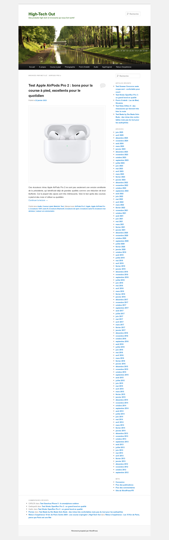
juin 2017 (119, 316)
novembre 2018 (122, 274)
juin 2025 (119, 132)
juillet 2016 (120, 347)
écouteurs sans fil (87, 208)
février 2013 (120, 458)
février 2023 (120, 177)
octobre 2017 (121, 305)
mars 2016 (120, 358)
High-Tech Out (42, 14)
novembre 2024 (122, 140)
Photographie (70, 67)
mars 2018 (120, 291)
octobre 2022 (121, 188)
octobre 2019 (121, 252)
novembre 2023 (122, 154)
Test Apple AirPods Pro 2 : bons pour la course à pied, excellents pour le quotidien (61, 90)
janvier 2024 (120, 149)
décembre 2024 (122, 138)
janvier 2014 (120, 430)
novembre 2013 (122, 436)
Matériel (57, 206)
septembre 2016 (122, 341)
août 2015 (119, 377)
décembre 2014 (122, 400)
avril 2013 (119, 455)
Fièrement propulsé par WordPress (84, 531)
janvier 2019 (120, 269)
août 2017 (119, 310)
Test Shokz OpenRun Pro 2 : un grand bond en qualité (64, 506)
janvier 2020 (120, 249)
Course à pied (55, 67)
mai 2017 (119, 319)
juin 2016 (119, 349)
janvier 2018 (120, 296)
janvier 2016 (120, 363)
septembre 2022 (122, 191)
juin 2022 (119, 196)
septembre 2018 (122, 277)
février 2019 (120, 266)
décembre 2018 (122, 271)
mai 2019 (119, 260)
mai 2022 (119, 199)
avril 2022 (119, 202)
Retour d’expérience (123, 67)
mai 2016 (119, 352)
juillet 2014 (120, 414)
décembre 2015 (122, 366)
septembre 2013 (122, 441)
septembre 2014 (122, 408)
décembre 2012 (122, 464)
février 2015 (120, 394)
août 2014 (119, 411)
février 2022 (120, 207)
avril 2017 (119, 322)
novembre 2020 (122, 235)
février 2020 (120, 246)
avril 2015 (119, 388)
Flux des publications (124, 485)
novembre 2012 (122, 466)
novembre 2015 (122, 369)
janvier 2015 (120, 397)
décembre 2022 (122, 182)
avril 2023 (119, 171)
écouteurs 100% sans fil (39, 208)
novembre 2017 (122, 302)
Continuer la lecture (38, 200)
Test (62, 206)
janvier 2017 (120, 330)
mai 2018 (119, 285)
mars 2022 (120, 204)
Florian (31, 512)
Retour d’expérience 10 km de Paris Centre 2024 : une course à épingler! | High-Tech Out (65, 514)
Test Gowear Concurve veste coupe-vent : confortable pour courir (128, 89)
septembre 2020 (122, 241)
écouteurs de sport (72, 208)
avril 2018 (119, 288)
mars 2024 (120, 146)
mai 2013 (119, 453)
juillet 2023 (120, 163)
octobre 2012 (121, 469)
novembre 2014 (122, 402)
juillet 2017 (120, 313)
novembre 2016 (122, 336)
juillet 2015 (120, 380)
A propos (42, 67)
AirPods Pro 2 (80, 206)
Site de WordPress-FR (125, 490)
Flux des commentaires (125, 487)
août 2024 (119, 143)
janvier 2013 (120, 461)
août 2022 (119, 193)
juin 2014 (119, 416)
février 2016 (120, 361)
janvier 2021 (120, 230)
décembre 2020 (122, 232)
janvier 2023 (120, 179)
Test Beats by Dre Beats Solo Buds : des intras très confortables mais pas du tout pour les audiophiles (81, 512)
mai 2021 (119, 221)
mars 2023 (120, 174)
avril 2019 (119, 263)
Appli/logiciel (107, 67)
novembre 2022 (122, 185)
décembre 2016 (122, 333)
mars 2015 (120, 391)
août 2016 (119, 344)
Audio (96, 67)
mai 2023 (119, 168)
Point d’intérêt (84, 67)
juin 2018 (119, 282)
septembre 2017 (122, 308)
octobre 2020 (121, 238)
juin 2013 (119, 450)
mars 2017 (120, 324)
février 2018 (120, 294)
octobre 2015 (121, 372)
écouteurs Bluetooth (56, 208)
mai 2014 (119, 419)
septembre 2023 (122, 160)
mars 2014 (120, 425)
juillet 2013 (120, 447)
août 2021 (119, 216)
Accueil (32, 67)
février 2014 (120, 428)
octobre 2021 (121, 213)
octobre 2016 (121, 338)
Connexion (120, 482)
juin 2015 (119, 383)
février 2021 (120, 227)
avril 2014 (119, 422)
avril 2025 (119, 135)
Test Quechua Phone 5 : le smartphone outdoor (59, 503)
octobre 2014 (121, 405)
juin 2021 (119, 218)
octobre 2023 (121, 157)
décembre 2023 (122, 151)
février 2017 (120, 327)
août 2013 (119, 444)
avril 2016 (119, 355)
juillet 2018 (120, 280)
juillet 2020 (120, 243)
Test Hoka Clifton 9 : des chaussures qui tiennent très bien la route (127, 109)
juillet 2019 (120, 257)
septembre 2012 (122, 472)
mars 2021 (120, 224)
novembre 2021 (122, 210)
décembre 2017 (122, 299)
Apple (88, 206)
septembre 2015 (122, 374)
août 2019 (119, 255)
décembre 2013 (122, 433)
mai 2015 (119, 386)
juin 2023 (119, 165)
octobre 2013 (121, 439)
